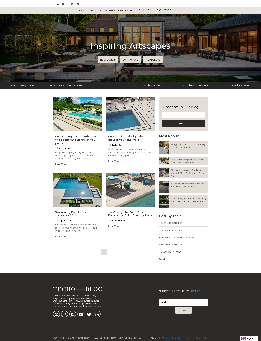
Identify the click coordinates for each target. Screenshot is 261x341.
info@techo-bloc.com (184, 338)
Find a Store (163, 10)
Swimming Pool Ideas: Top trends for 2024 (73, 213)
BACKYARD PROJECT (172, 244)
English (250, 338)
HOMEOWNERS (108, 59)
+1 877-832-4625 (165, 338)
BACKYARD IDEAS (171, 230)
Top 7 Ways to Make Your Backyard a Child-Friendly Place (130, 213)
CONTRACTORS (130, 59)
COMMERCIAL (153, 59)
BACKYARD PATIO (171, 251)
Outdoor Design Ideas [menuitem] (22, 85)
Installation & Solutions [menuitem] (195, 85)
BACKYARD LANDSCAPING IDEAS (178, 237)
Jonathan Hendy (119, 220)
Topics (80, 10)
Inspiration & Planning (119, 10)
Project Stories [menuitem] (152, 85)
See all (162, 259)
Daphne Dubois (65, 220)
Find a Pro (145, 10)
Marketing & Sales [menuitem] (239, 85)
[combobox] (249, 338)
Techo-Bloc (116, 144)
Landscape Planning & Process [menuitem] (65, 85)
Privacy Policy (202, 338)
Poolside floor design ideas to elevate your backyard (129, 138)
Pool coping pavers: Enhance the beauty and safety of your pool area (75, 140)
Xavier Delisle (64, 148)
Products (95, 10)
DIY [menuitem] (109, 85)
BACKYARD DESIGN (172, 222)
